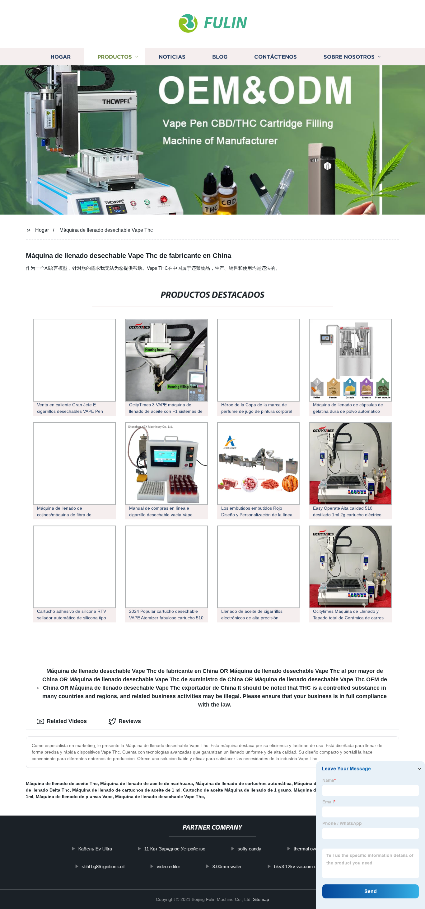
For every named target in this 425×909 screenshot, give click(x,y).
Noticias (172, 57)
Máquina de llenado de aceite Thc (62, 783)
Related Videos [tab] (67, 721)
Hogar (60, 57)
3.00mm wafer (227, 866)
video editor (168, 866)
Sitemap (261, 899)
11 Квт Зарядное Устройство (174, 848)
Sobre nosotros (349, 57)
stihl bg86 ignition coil (103, 866)
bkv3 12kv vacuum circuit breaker (308, 866)
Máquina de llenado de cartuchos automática (243, 783)
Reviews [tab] (130, 721)
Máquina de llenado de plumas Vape (74, 796)
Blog (219, 57)
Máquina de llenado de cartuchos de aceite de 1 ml (126, 790)
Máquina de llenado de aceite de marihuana (146, 783)
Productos (114, 57)
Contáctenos (275, 57)
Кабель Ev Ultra (95, 848)
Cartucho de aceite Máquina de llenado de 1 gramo (237, 790)
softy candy (249, 848)
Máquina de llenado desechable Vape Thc (106, 230)
